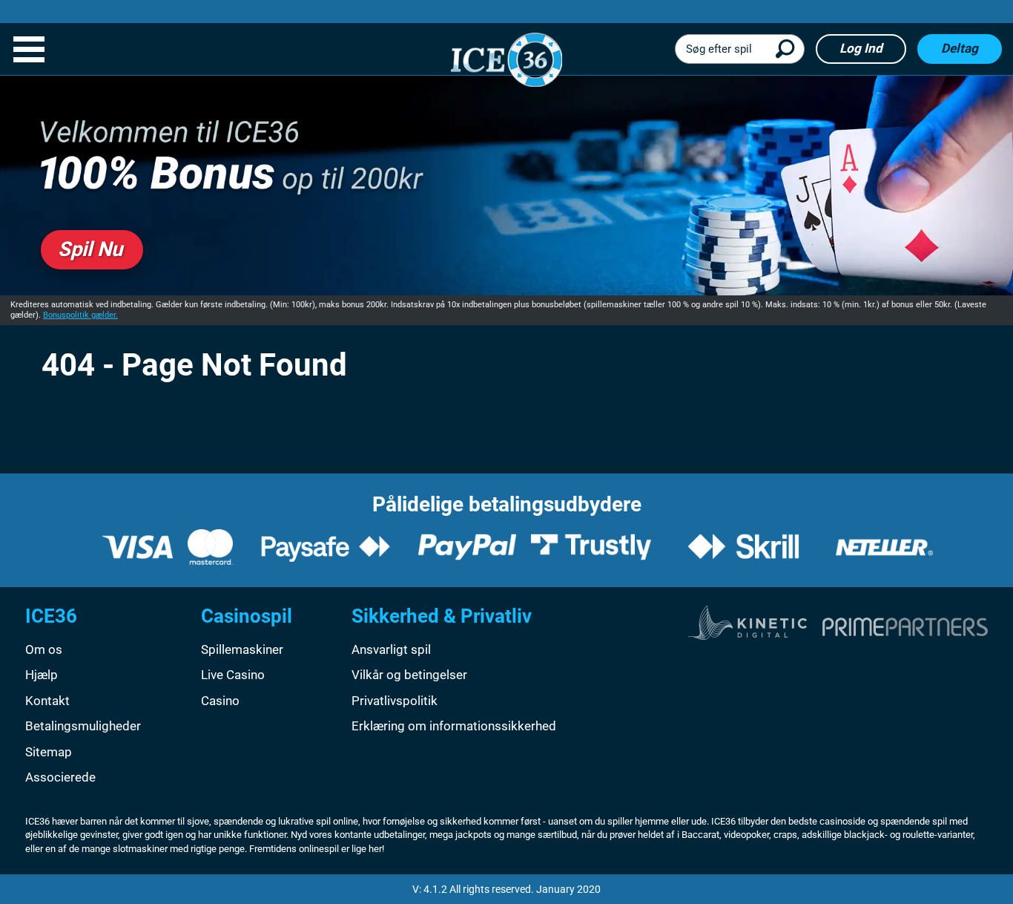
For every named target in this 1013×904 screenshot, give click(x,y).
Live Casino (233, 674)
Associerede (60, 777)
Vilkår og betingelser (409, 674)
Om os (43, 649)
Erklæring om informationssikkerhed (454, 725)
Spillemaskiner (242, 649)
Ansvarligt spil (391, 649)
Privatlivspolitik (395, 700)
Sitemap (48, 751)
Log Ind (860, 48)
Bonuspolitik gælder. (80, 315)
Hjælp (41, 674)
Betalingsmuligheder (83, 725)
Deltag (959, 48)
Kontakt (47, 700)
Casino (220, 700)
